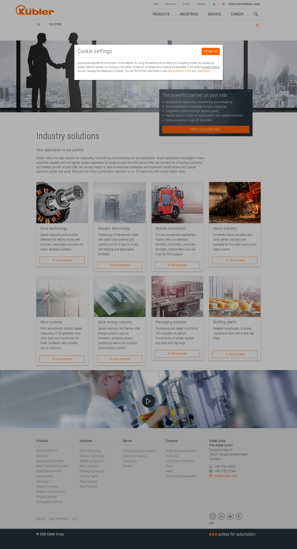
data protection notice (179, 70)
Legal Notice (204, 70)
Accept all (210, 51)
